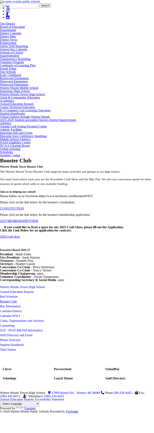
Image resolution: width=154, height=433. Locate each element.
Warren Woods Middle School (19, 88)
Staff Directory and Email (16, 335)
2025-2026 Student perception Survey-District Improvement (38, 120)
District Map (8, 36)
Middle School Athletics (15, 139)
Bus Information (10, 306)
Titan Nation (8, 349)
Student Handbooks (12, 113)
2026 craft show (10, 236)
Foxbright (72, 411)
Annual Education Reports (17, 104)
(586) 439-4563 (54, 396)
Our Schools (8, 71)
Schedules (6, 152)
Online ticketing (10, 149)
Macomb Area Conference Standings (23, 136)
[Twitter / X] (8, 7)
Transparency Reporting (15, 59)
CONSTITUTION (12, 208)
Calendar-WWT (10, 316)
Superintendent (9, 55)
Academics (7, 100)
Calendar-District (11, 311)
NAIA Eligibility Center (15, 142)
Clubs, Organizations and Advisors (22, 320)
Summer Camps (10, 155)
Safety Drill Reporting (14, 46)
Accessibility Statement (49, 399)
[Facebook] (7, 14)
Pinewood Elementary (14, 81)
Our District (7, 23)
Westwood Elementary (14, 84)
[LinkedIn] (8, 17)
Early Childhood (10, 75)
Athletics (5, 123)
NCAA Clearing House (15, 145)
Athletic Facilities (11, 129)
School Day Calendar (13, 49)
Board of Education (12, 27)
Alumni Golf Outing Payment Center (23, 126)
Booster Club (8, 301)
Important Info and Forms (16, 132)
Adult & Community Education (20, 97)
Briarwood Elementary (14, 78)
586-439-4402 (123, 392)
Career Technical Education (17, 107)
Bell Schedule (9, 296)
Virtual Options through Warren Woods (25, 116)
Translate (29, 408)
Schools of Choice (11, 52)
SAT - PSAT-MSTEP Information (21, 330)
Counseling (7, 325)
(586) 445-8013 (10, 396)
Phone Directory (10, 340)
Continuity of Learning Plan (17, 65)
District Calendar (10, 33)
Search (45, 5)
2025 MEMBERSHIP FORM (19, 221)
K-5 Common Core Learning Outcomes (25, 110)
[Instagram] (8, 11)
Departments (8, 30)
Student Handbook (12, 344)
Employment (8, 43)
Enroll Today (8, 68)
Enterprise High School (15, 91)
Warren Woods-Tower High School (22, 94)
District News (8, 39)
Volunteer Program (12, 62)
